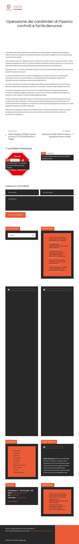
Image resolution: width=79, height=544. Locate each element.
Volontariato (18, 472)
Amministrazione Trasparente (41, 531)
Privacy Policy (12, 501)
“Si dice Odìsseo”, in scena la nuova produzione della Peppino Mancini (58, 268)
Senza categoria (19, 465)
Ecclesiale (17, 458)
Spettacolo (17, 467)
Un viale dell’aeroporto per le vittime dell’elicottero (55, 157)
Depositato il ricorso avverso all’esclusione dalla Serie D (57, 261)
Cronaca (15, 160)
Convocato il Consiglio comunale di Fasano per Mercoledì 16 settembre (57, 239)
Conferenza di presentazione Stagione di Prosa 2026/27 (58, 246)
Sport (15, 470)
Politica (16, 463)
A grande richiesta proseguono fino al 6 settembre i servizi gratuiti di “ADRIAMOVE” (57, 254)
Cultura (16, 455)
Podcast (16, 460)
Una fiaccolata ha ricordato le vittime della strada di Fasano (16, 165)
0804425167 (15, 495)
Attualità (17, 450)
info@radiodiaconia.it (19, 493)
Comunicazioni (21, 497)
